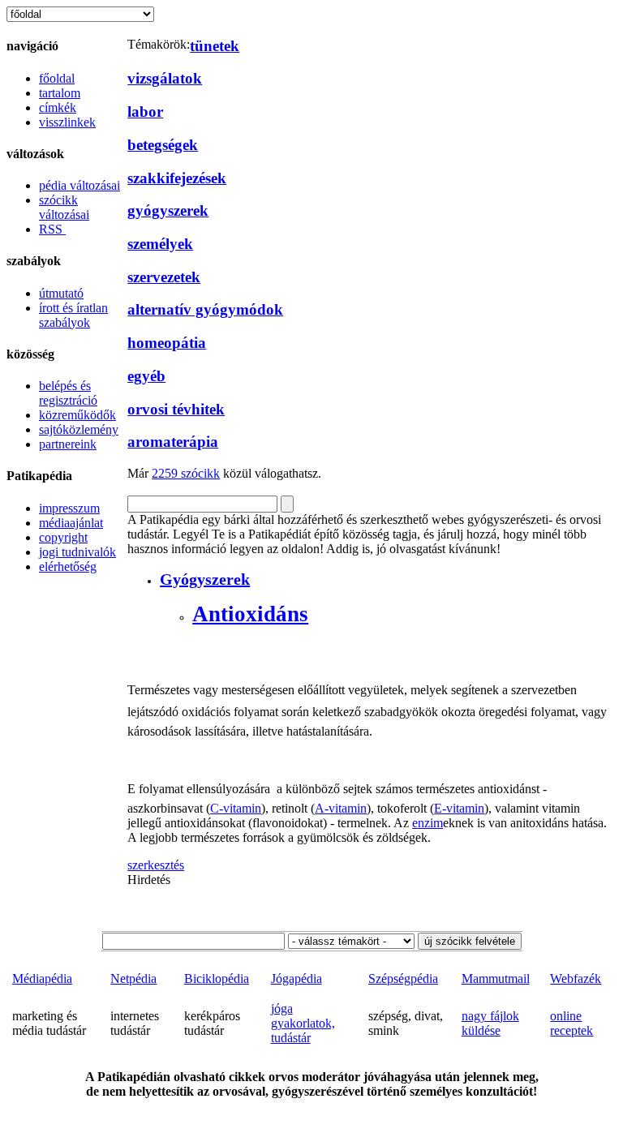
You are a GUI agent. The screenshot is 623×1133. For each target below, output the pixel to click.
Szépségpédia (403, 978)
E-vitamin (459, 808)
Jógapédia (296, 978)
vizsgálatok (164, 78)
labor (145, 111)
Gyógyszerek (205, 579)
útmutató (61, 293)
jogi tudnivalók (77, 552)
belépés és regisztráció (68, 393)
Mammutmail (496, 978)
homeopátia (166, 342)
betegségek (162, 144)
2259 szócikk (186, 473)
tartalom (59, 93)
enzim (427, 823)
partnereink (68, 444)
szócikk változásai (64, 207)
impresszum (69, 508)
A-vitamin (341, 808)
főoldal (57, 78)
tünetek (214, 45)
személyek (160, 243)
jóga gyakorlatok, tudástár (303, 1023)
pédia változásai (79, 185)
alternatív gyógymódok (205, 309)
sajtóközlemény (78, 429)
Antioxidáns (250, 614)
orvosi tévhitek (176, 409)
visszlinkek (67, 122)
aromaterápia (172, 441)
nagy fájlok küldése (490, 1023)
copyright (63, 537)
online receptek (571, 1023)
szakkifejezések (176, 178)
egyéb (146, 375)
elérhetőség (68, 566)
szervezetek (163, 276)
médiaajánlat (71, 523)
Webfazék (575, 978)
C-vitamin (235, 808)
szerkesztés (155, 865)
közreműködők (77, 415)
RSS (52, 229)
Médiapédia (42, 978)
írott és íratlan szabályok (73, 315)
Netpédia (133, 978)
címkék (57, 107)
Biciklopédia (216, 978)
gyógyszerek (167, 210)
